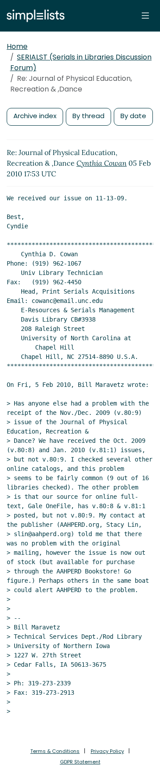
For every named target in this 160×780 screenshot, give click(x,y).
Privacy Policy (107, 751)
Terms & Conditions (55, 751)
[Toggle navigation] (145, 16)
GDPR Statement (80, 761)
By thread (88, 115)
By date (133, 115)
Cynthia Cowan (101, 163)
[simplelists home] (33, 16)
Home (17, 46)
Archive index (34, 115)
